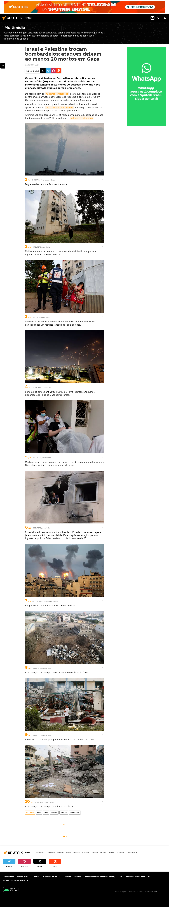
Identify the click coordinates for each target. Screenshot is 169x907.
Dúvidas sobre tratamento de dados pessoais (103, 877)
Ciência (120, 853)
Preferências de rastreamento (15, 880)
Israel (46, 812)
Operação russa (81, 853)
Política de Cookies (73, 877)
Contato (36, 877)
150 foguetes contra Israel (59, 107)
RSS (150, 877)
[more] (102, 179)
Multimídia (30, 812)
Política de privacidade (52, 877)
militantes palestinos (82, 118)
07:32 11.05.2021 (32, 65)
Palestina (54, 812)
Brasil (112, 853)
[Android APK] (11, 890)
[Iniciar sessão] (158, 18)
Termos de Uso (23, 877)
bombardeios (74, 812)
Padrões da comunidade (135, 877)
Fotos (39, 812)
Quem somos (8, 877)
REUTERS (37, 180)
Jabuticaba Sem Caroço (59, 853)
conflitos (64, 812)
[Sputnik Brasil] (13, 20)
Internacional (99, 853)
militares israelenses (57, 93)
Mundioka (40, 853)
